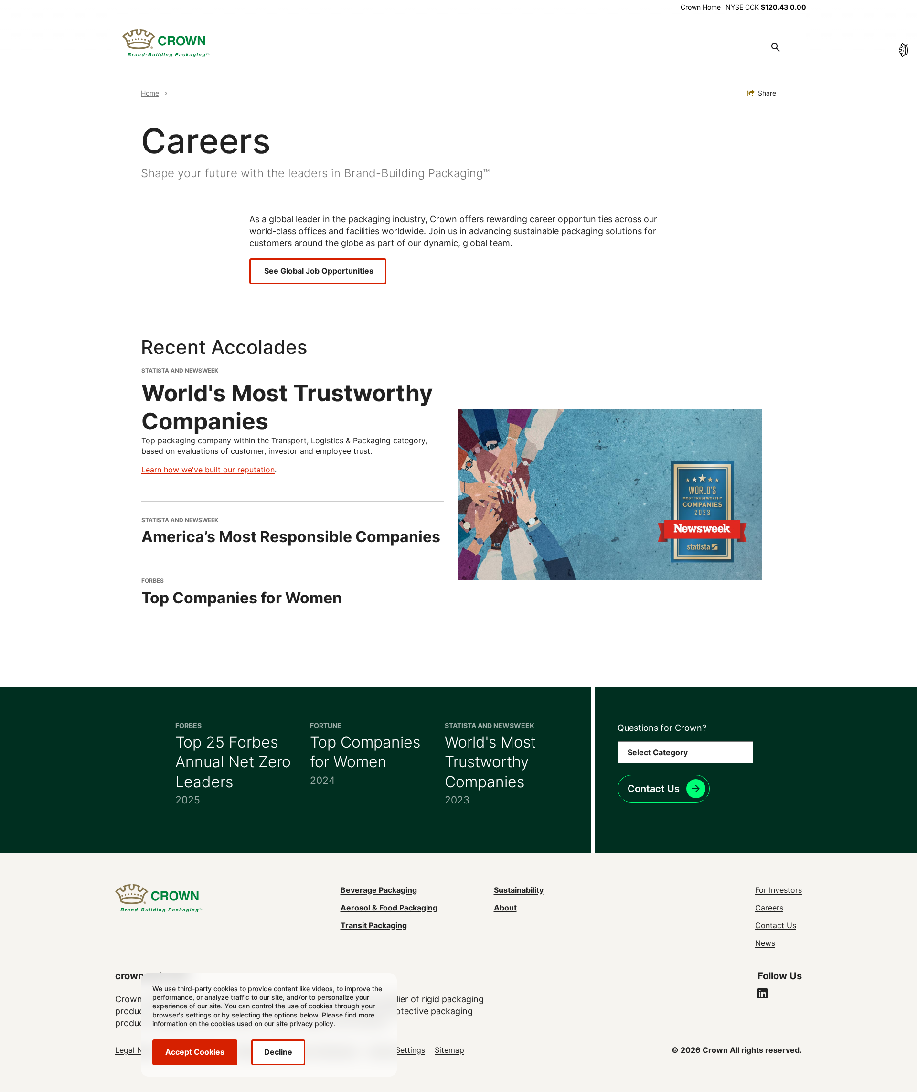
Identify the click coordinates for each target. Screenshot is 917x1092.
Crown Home (701, 7)
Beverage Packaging (379, 890)
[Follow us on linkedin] (762, 994)
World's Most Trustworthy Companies (490, 762)
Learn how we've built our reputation (208, 469)
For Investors (778, 890)
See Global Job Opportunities (317, 271)
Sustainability (519, 890)
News (765, 943)
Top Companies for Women (365, 752)
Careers (769, 907)
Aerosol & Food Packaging (389, 907)
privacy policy (311, 1023)
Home (150, 93)
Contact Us (654, 788)
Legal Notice (138, 1050)
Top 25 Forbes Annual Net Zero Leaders (233, 762)
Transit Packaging (374, 925)
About (505, 907)
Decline (278, 1052)
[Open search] (775, 47)
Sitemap (449, 1050)
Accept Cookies (194, 1052)
